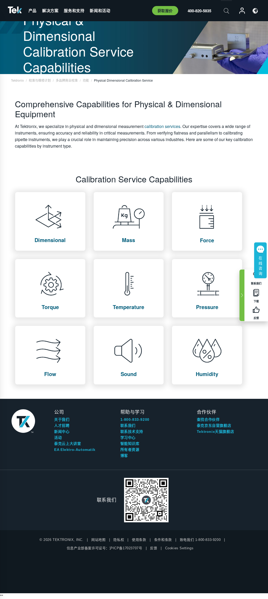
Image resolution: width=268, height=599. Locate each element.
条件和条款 (163, 540)
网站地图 (98, 540)
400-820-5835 (199, 11)
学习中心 (128, 437)
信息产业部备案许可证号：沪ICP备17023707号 (104, 548)
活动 (58, 437)
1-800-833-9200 (134, 419)
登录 (239, 11)
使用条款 (139, 540)
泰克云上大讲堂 (67, 443)
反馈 (153, 548)
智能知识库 (129, 443)
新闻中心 (61, 431)
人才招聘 (61, 425)
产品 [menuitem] (33, 10)
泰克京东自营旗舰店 (214, 425)
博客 (124, 456)
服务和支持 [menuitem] (74, 10)
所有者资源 (129, 449)
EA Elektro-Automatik (74, 449)
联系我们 (128, 425)
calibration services (162, 126)
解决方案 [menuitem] (50, 10)
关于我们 (61, 419)
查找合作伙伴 (208, 419)
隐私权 (118, 540)
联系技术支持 (131, 431)
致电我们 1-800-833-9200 (200, 540)
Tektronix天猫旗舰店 (215, 431)
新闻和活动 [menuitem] (100, 10)
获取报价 (165, 10)
